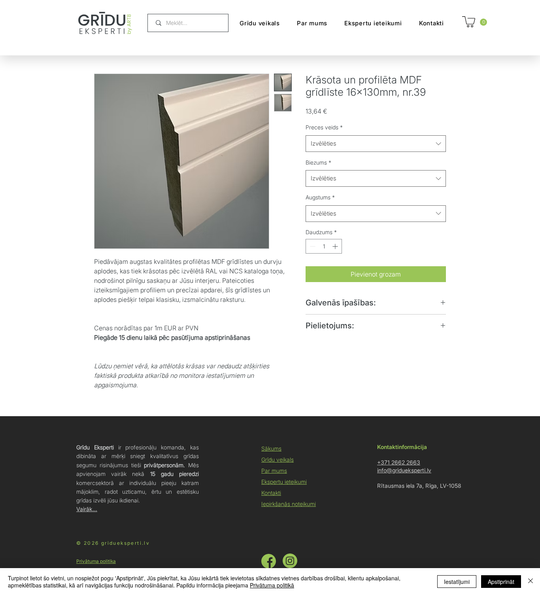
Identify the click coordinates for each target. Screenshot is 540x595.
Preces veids (324, 127)
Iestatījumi (457, 582)
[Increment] (336, 246)
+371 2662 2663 (398, 462)
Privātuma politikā (272, 585)
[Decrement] (312, 246)
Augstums (320, 197)
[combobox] (376, 143)
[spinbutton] (324, 246)
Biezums (318, 162)
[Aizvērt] (530, 581)
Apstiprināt (501, 582)
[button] (483, 22)
